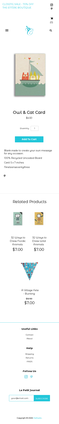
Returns (29, 357)
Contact (29, 334)
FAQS (29, 361)
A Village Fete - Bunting (30, 292)
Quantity (24, 128)
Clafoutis (37, 418)
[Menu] (7, 30)
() (51, 22)
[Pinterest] (51, 9)
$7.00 (18, 249)
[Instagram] (51, 5)
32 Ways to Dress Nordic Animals (18, 241)
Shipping (29, 354)
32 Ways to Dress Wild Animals (39, 241)
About (30, 338)
